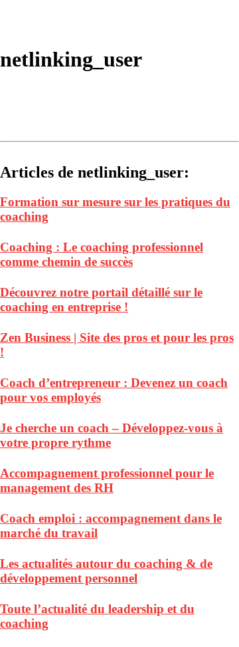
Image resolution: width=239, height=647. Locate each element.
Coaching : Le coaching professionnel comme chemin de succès (101, 254)
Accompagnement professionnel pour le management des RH (107, 480)
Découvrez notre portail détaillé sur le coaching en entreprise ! (101, 299)
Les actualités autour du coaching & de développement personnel (106, 571)
